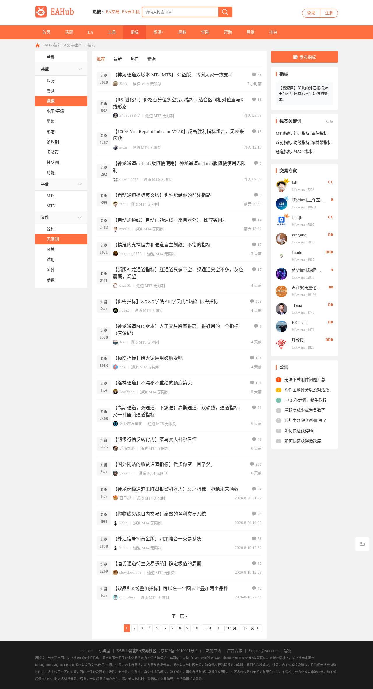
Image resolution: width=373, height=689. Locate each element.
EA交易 (112, 12)
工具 (112, 32)
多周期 (53, 142)
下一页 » (179, 616)
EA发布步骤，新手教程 (305, 400)
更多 (329, 121)
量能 (51, 121)
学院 (205, 32)
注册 (329, 13)
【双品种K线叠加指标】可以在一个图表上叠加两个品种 (170, 588)
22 (260, 563)
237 (259, 464)
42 (260, 588)
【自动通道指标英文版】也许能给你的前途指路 (162, 195)
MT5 (51, 206)
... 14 (207, 628)
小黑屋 (104, 650)
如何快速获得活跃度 (302, 441)
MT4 (51, 196)
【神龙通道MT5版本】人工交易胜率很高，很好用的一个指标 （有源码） (176, 330)
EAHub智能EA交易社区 (62, 45)
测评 (51, 270)
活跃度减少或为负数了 (304, 410)
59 (260, 489)
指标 (135, 32)
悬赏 (251, 32)
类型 (45, 69)
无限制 (53, 239)
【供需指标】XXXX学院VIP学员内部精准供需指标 (165, 301)
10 (196, 628)
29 (260, 514)
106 (259, 358)
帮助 (228, 32)
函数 (182, 32)
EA (90, 32)
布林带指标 (321, 142)
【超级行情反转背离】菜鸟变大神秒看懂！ (157, 439)
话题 (69, 32)
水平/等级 (55, 111)
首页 (46, 32)
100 (259, 383)
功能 (51, 172)
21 (260, 408)
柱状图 (53, 162)
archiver (86, 650)
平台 (45, 184)
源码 (51, 229)
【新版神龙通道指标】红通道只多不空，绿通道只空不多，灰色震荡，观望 (178, 273)
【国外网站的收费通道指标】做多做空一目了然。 (164, 464)
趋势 (51, 81)
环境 (51, 249)
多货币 (53, 152)
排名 (273, 32)
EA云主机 (131, 12)
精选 (151, 59)
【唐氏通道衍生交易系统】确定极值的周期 (157, 563)
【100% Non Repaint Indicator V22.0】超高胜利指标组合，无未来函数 (178, 135)
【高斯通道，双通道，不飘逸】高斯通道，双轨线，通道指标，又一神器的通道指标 (178, 411)
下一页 (248, 628)
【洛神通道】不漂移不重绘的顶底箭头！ (155, 382)
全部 (51, 57)
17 (260, 245)
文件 (45, 217)
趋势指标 (284, 142)
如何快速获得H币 (300, 431)
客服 (288, 650)
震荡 (51, 91)
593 (259, 301)
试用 (51, 259)
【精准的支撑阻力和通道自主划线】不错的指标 (162, 244)
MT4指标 (284, 133)
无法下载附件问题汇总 (304, 379)
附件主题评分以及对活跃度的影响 (308, 390)
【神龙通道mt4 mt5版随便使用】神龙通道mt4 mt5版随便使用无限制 (179, 167)
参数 (51, 280)
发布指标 (308, 57)
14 (260, 220)
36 (260, 75)
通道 (51, 101)
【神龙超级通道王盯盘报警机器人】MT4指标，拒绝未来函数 (176, 489)
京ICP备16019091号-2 (179, 650)
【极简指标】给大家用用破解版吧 (148, 358)
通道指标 (284, 151)
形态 (51, 132)
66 (260, 439)
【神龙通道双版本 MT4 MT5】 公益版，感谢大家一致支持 (173, 74)
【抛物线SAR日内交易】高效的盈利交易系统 (159, 513)
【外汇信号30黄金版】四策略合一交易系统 (157, 538)
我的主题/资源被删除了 (305, 420)
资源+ (158, 32)
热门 (135, 59)
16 (260, 100)
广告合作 (234, 650)
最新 (118, 59)
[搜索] (225, 12)
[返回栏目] (362, 544)
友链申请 (213, 650)
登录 (311, 13)
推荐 (101, 59)
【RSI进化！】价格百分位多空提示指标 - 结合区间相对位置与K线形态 (178, 103)
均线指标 (301, 142)
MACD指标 (303, 151)
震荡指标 (319, 133)
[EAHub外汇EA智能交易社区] (56, 16)
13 (260, 131)
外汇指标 (301, 133)
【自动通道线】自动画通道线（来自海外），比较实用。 (170, 220)
